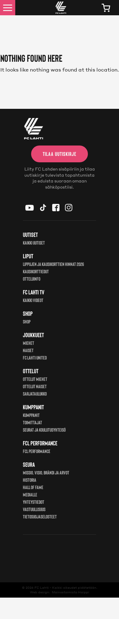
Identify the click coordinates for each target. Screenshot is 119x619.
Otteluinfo (31, 279)
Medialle (30, 494)
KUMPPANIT (31, 415)
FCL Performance (36, 451)
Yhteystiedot (33, 502)
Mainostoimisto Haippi (70, 592)
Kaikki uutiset (34, 242)
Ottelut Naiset (35, 386)
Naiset (28, 350)
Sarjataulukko (35, 393)
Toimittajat (32, 422)
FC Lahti (41, 587)
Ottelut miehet (35, 379)
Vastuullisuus (34, 509)
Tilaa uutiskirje (59, 153)
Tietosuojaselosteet (40, 516)
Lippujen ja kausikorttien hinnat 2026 (53, 264)
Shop (27, 321)
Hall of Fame (33, 487)
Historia (29, 480)
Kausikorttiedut (36, 271)
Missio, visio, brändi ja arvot (46, 472)
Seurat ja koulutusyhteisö (44, 430)
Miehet (28, 343)
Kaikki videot (33, 300)
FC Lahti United (35, 357)
